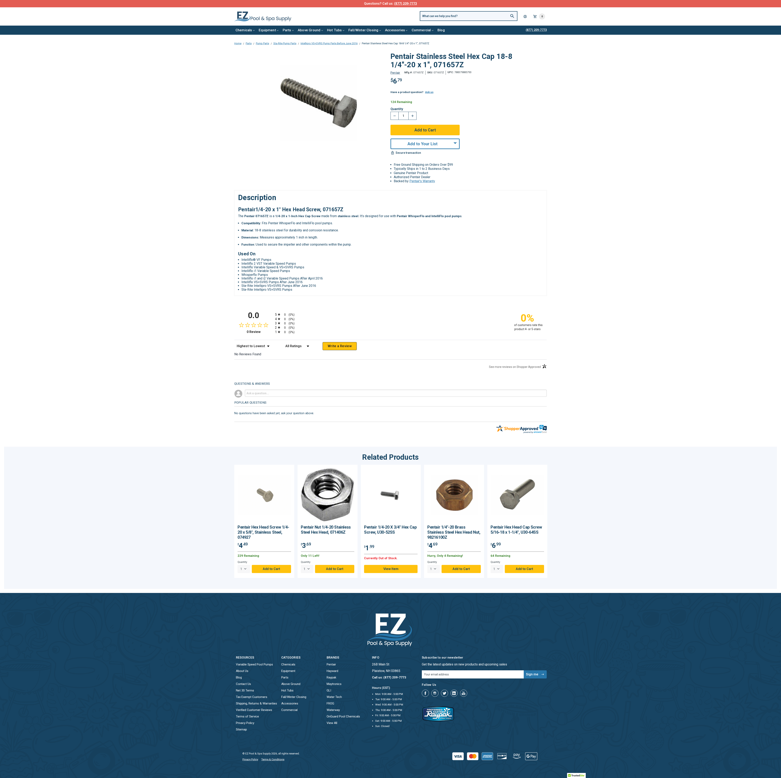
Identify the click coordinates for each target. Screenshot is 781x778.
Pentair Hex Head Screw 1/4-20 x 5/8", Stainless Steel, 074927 (263, 532)
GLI (329, 690)
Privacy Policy (245, 723)
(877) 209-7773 (405, 3)
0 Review (260, 332)
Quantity (396, 109)
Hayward (332, 671)
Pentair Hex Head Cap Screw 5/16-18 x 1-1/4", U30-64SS (516, 530)
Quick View (264, 496)
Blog (441, 30)
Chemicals (244, 30)
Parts (287, 30)
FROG (330, 703)
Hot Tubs (334, 30)
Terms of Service (247, 716)
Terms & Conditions (272, 759)
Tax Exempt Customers (251, 697)
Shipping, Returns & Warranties (256, 703)
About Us (242, 671)
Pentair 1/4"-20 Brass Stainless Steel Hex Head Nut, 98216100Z (453, 532)
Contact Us (243, 684)
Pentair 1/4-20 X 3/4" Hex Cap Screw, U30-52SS (390, 530)
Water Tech (334, 697)
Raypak (331, 677)
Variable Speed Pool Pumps (254, 664)
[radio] (390, 314)
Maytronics (334, 684)
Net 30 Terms (245, 690)
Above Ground (309, 30)
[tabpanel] (264, 521)
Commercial (421, 30)
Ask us (429, 92)
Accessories (395, 30)
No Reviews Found (247, 354)
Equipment (267, 30)
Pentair (331, 664)
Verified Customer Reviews (254, 710)
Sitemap (241, 729)
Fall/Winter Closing (363, 30)
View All (332, 723)
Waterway (333, 710)
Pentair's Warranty (422, 181)
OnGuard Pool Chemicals (343, 716)
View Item (390, 569)
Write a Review (340, 346)
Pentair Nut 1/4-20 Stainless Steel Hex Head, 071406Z (326, 530)
